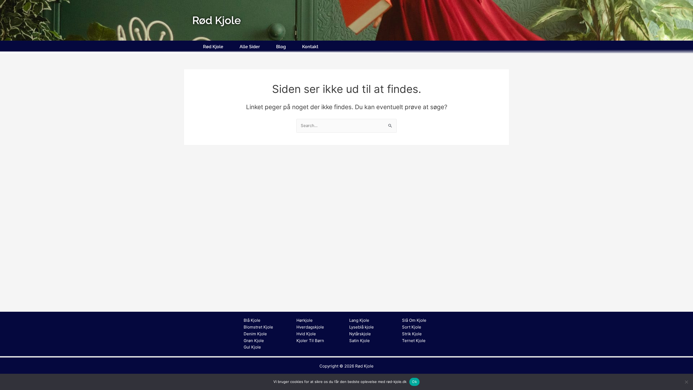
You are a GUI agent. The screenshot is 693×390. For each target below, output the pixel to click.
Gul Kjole (252, 347)
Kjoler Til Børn (310, 340)
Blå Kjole (252, 320)
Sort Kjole (411, 327)
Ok (414, 381)
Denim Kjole (255, 333)
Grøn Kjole (254, 340)
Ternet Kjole (414, 340)
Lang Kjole (359, 320)
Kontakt (310, 46)
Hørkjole (304, 320)
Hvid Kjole (306, 333)
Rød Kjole (213, 46)
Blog (281, 46)
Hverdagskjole (310, 327)
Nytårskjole (360, 333)
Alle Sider (250, 46)
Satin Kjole (359, 340)
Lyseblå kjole (361, 327)
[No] (686, 382)
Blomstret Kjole (258, 327)
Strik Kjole (412, 333)
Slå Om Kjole (414, 320)
